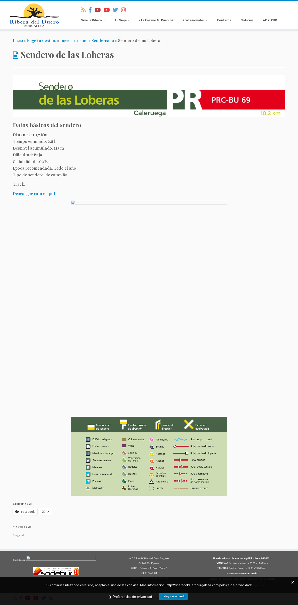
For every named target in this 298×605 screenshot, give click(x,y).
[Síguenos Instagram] (125, 10)
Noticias (247, 20)
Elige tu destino (41, 40)
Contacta (224, 20)
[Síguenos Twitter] (117, 10)
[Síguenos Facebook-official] (92, 10)
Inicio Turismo (74, 40)
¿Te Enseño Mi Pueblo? (156, 20)
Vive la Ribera (92, 20)
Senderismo (102, 40)
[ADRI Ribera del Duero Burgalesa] (108, 10)
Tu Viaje (120, 20)
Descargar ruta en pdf (34, 193)
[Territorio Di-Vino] (99, 10)
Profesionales (194, 20)
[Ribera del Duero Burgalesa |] (34, 15)
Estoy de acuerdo (173, 596)
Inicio (18, 40)
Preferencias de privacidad (132, 596)
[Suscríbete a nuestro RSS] (85, 10)
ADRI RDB (270, 20)
